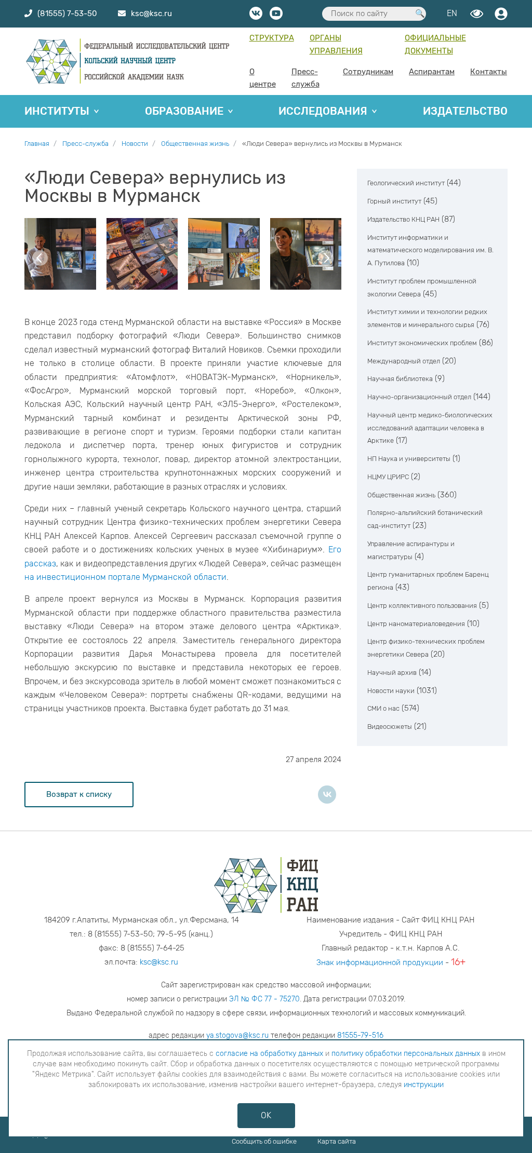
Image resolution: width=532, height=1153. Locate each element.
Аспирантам (432, 71)
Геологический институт (406, 183)
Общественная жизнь (401, 495)
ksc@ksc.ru (159, 962)
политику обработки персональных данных (405, 1053)
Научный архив (392, 672)
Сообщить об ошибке (264, 1141)
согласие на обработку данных (269, 1053)
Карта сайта (336, 1141)
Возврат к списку (79, 794)
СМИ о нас (383, 708)
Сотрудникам (368, 71)
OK (266, 1115)
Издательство (465, 111)
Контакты (488, 71)
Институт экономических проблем (422, 343)
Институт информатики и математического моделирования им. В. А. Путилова (430, 250)
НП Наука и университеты (408, 459)
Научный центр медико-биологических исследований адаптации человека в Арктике (430, 428)
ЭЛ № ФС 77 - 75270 (264, 999)
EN (452, 13)
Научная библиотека (400, 379)
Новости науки (391, 691)
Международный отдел (403, 361)
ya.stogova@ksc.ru (237, 1035)
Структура (271, 38)
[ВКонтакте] (327, 794)
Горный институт (394, 201)
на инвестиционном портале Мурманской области (125, 577)
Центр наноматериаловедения (416, 624)
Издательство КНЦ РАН (403, 219)
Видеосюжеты (389, 726)
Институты (56, 111)
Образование (184, 111)
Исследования (322, 111)
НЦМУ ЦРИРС (388, 477)
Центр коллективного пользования (422, 605)
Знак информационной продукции (379, 962)
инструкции (424, 1084)
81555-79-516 (360, 1035)
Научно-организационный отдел (419, 397)
